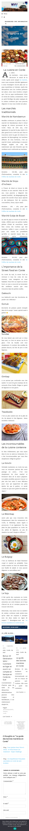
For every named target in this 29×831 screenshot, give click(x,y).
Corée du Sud (19, 64)
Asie (4, 650)
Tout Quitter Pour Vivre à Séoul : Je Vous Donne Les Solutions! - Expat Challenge (13, 750)
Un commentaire (20, 66)
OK (15, 828)
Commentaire (8, 781)
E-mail (6, 803)
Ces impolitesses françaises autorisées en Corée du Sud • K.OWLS (14, 761)
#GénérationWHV (8, 709)
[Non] (27, 825)
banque (5, 711)
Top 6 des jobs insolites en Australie (8, 723)
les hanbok (23, 80)
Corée (4, 713)
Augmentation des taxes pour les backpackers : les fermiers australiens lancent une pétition (21, 725)
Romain (5, 66)
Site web (6, 810)
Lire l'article (6, 716)
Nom (5, 797)
